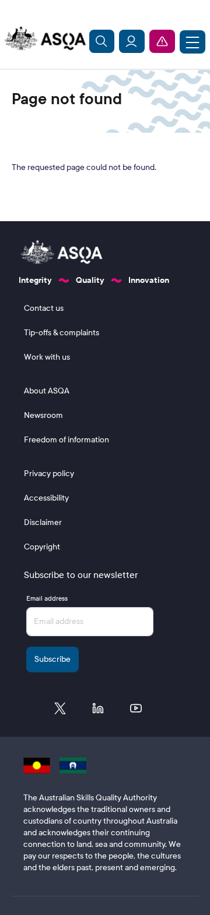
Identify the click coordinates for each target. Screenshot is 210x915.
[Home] (43, 39)
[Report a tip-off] (162, 41)
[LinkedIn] (98, 711)
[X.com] (60, 711)
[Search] (102, 41)
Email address (47, 598)
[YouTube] (136, 711)
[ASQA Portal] (132, 41)
